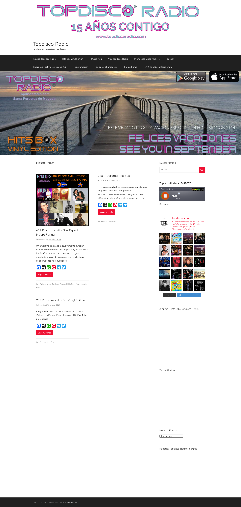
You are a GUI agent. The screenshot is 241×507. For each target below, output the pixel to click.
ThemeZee (72, 502)
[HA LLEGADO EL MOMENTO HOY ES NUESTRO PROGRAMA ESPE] (199, 250)
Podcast (170, 59)
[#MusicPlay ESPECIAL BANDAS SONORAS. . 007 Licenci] (176, 250)
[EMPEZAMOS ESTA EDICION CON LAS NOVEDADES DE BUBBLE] (188, 285)
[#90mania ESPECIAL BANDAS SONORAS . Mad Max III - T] (199, 238)
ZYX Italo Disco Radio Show (158, 67)
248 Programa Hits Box (114, 176)
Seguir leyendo (44, 274)
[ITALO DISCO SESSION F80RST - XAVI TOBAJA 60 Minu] (199, 262)
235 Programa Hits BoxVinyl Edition (60, 300)
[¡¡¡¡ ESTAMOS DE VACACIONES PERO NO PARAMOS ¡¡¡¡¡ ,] (164, 238)
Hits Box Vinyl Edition (72, 59)
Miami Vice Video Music (146, 59)
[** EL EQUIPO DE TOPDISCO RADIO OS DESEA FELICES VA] (176, 238)
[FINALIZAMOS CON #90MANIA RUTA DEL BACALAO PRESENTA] (199, 274)
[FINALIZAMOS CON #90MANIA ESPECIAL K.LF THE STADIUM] (176, 262)
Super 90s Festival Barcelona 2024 (50, 67)
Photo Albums (130, 67)
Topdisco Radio (51, 44)
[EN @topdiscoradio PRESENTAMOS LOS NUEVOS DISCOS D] (176, 274)
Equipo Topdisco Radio (44, 59)
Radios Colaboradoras (106, 67)
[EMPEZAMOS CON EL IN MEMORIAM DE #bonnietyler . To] (188, 250)
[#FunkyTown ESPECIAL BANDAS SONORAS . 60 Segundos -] (164, 250)
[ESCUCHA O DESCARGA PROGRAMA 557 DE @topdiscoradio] (188, 274)
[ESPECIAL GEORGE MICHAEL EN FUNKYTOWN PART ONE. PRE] (164, 285)
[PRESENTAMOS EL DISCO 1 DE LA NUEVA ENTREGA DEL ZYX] (176, 285)
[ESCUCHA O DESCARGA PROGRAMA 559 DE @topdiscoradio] (188, 238)
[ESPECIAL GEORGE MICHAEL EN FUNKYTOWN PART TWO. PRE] (188, 262)
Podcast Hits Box (67, 284)
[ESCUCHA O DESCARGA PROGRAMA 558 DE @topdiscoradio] (164, 262)
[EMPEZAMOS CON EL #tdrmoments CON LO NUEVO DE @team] (164, 274)
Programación (81, 67)
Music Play (96, 59)
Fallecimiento (45, 284)
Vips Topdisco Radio (118, 59)
